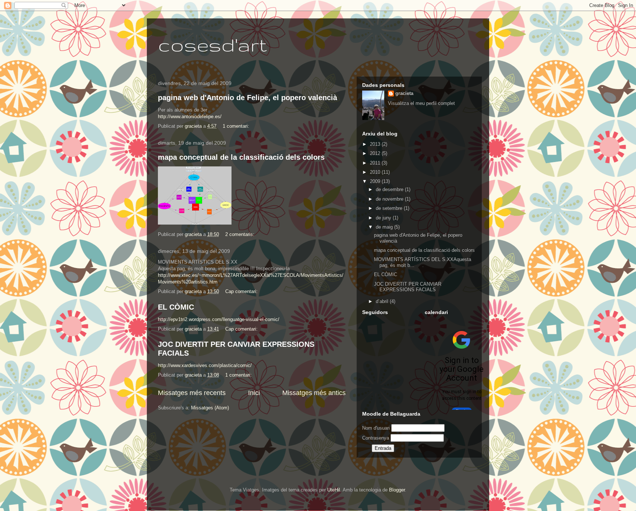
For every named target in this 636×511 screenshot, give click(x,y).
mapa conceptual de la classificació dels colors (241, 157)
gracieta (404, 93)
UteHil (333, 490)
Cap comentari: (242, 291)
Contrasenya (375, 438)
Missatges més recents (192, 393)
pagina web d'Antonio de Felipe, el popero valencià (247, 98)
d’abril (383, 301)
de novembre (390, 199)
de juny (384, 218)
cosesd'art (212, 44)
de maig (385, 227)
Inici (254, 393)
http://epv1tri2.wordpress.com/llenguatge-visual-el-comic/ (218, 319)
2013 (376, 144)
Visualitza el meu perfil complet (421, 103)
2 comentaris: (240, 234)
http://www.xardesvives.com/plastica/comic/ (205, 365)
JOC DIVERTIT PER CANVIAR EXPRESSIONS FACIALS (407, 287)
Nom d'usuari (376, 428)
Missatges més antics (314, 393)
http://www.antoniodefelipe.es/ (190, 116)
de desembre (390, 189)
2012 (376, 153)
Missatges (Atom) (210, 407)
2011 (376, 163)
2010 (376, 172)
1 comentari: (237, 126)
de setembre (390, 208)
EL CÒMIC (176, 307)
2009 (376, 181)
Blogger (397, 490)
